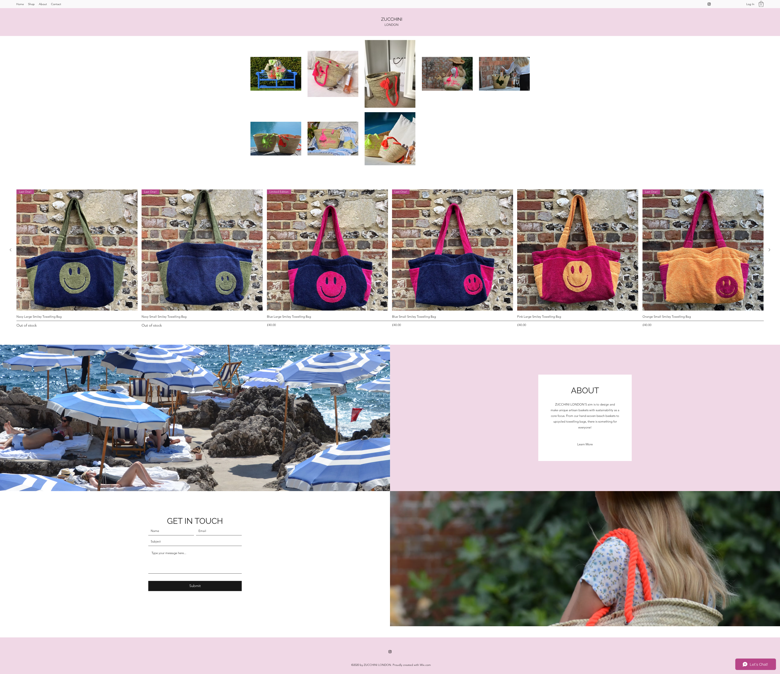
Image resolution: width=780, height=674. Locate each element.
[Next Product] (769, 249)
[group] (390, 259)
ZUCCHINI (391, 19)
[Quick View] (577, 250)
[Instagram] (709, 4)
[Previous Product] (10, 249)
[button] (761, 4)
